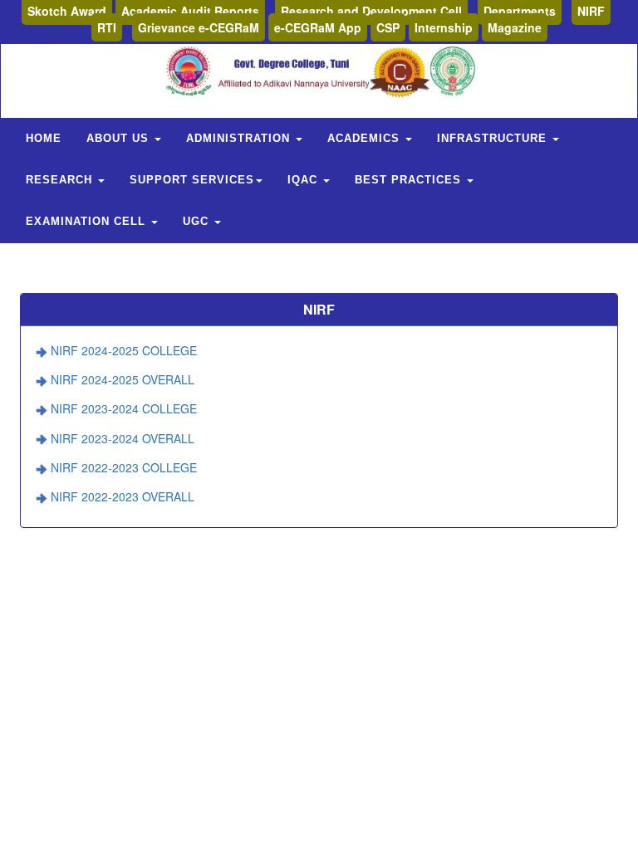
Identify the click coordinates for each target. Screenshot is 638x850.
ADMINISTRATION (240, 138)
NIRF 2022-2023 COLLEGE (124, 467)
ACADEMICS (365, 138)
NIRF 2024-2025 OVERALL (122, 379)
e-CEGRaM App (317, 27)
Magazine (515, 27)
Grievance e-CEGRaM (198, 27)
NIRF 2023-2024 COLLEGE (124, 408)
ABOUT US (119, 138)
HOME (43, 138)
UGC (198, 221)
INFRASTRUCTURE (494, 138)
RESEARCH (61, 179)
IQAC (304, 179)
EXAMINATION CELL (88, 221)
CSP (388, 27)
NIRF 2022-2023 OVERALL (122, 496)
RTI (106, 27)
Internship (444, 27)
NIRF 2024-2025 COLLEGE (124, 350)
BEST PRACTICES (410, 179)
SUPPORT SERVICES (192, 179)
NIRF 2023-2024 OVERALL (122, 438)
